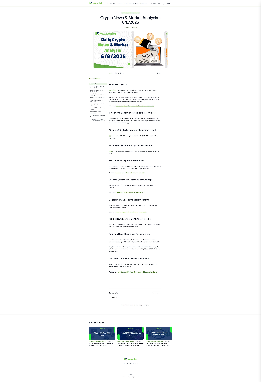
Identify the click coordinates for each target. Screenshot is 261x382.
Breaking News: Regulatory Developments (96, 112)
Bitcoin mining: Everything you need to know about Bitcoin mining (135, 106)
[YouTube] (130, 363)
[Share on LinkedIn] (121, 73)
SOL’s (110, 151)
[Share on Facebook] (118, 73)
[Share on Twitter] (116, 73)
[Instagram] (133, 363)
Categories (112, 3)
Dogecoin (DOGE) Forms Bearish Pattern (97, 104)
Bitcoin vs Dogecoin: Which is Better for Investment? (131, 212)
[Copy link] (123, 73)
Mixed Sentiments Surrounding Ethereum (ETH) (97, 87)
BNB (110, 136)
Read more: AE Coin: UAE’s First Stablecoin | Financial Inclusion (98, 120)
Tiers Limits (120, 3)
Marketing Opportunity (134, 3)
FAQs (126, 3)
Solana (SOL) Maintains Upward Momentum (97, 94)
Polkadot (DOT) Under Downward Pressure (97, 108)
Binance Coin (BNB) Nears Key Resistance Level (96, 91)
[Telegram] (127, 363)
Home (107, 3)
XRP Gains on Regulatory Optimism (98, 97)
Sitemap (130, 374)
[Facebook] (124, 363)
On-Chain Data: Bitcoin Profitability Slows (98, 116)
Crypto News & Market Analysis (130, 12)
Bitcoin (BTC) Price (94, 84)
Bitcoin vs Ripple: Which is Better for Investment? (130, 173)
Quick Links (143, 3)
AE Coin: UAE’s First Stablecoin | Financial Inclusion (138, 272)
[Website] (136, 363)
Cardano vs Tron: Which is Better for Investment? (130, 192)
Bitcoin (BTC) (112, 90)
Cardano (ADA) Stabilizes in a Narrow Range (96, 101)
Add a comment (113, 297)
